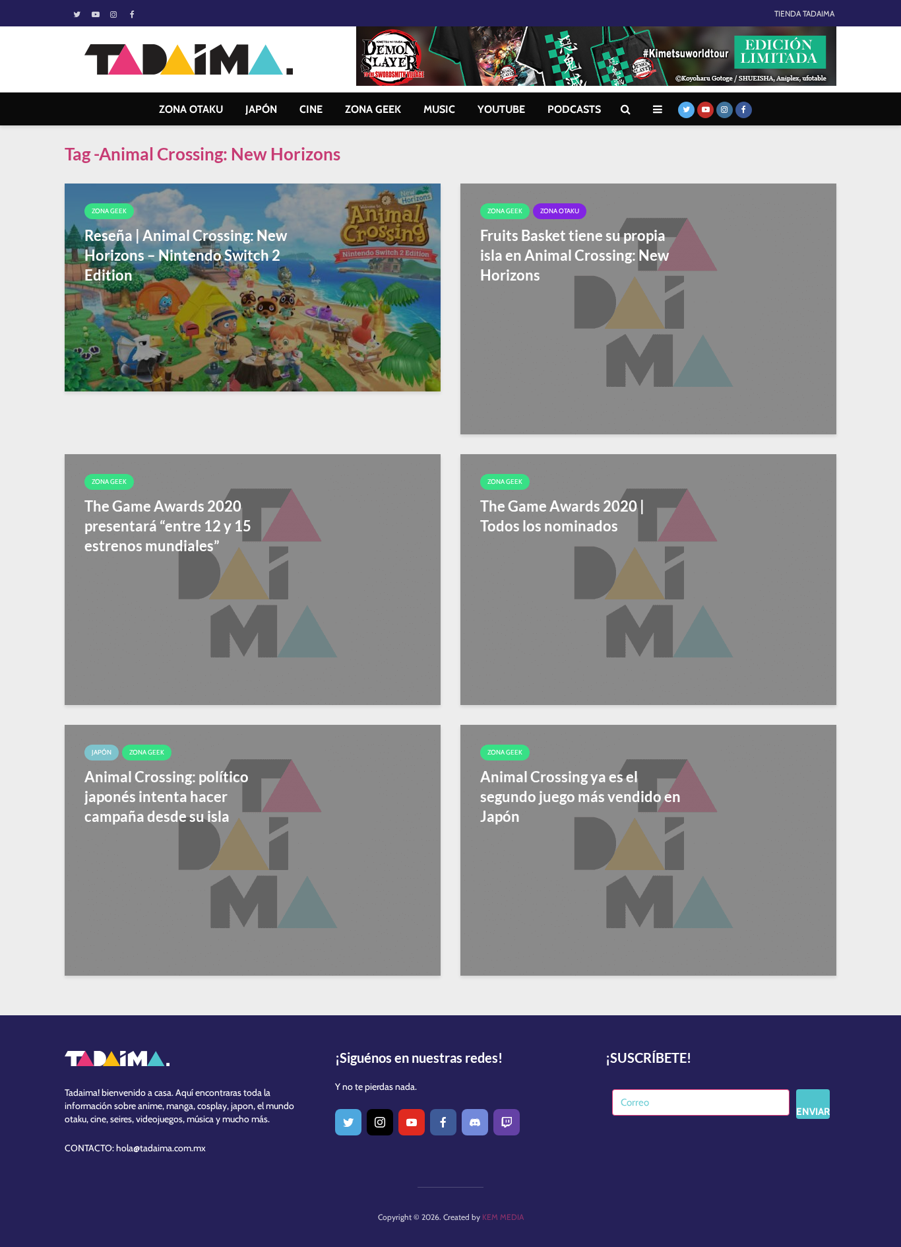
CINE (311, 109)
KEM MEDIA (503, 1217)
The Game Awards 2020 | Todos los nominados (562, 516)
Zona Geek (109, 211)
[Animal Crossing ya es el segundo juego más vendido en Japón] (648, 849)
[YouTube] (411, 1122)
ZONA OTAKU (191, 109)
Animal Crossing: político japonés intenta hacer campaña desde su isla (166, 796)
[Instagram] (380, 1122)
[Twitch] (506, 1122)
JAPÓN (261, 109)
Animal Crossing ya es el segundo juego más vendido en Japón (580, 796)
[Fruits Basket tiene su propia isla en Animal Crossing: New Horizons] (648, 308)
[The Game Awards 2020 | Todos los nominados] (648, 578)
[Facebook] (443, 1122)
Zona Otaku (559, 211)
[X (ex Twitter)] (348, 1122)
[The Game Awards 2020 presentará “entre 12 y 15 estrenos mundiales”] (253, 578)
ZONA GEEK (373, 109)
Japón (101, 752)
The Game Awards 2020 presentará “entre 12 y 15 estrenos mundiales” (167, 526)
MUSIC (439, 109)
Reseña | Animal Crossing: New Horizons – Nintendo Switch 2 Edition (185, 255)
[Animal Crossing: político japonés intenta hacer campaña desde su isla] (253, 849)
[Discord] (475, 1122)
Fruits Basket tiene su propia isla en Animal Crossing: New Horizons (574, 255)
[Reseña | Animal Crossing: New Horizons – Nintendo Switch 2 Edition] (253, 286)
